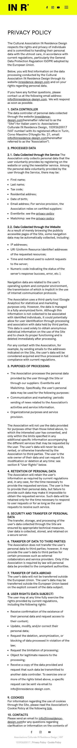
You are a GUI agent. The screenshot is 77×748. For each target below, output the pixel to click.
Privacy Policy (39, 742)
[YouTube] (58, 8)
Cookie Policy (54, 742)
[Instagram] (52, 8)
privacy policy (45, 213)
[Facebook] (47, 8)
